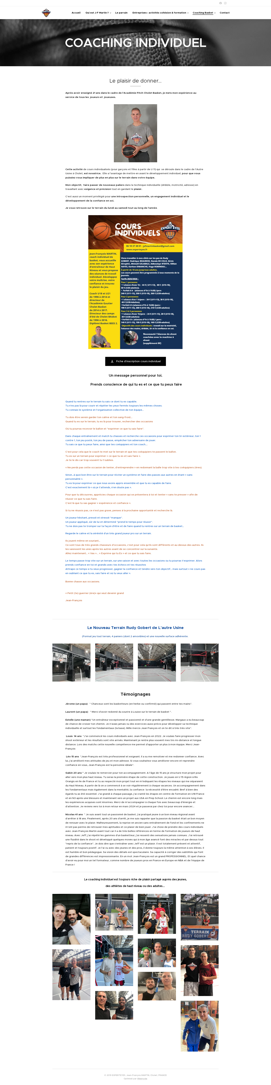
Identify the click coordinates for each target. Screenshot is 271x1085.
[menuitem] (77, 13)
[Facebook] (221, 3)
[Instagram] (225, 3)
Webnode (142, 1078)
